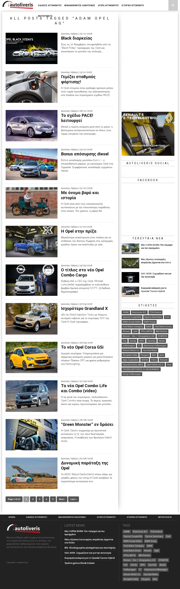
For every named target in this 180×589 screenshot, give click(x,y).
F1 (139, 345)
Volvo (154, 360)
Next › (62, 499)
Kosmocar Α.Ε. (139, 312)
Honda (133, 341)
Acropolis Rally (130, 355)
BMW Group (149, 322)
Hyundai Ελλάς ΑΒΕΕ (133, 364)
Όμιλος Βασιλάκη (153, 317)
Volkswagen (129, 345)
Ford (167, 317)
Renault (164, 360)
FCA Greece (155, 312)
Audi (161, 355)
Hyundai (151, 341)
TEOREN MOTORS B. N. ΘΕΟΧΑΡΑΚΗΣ (141, 369)
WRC (141, 341)
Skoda (162, 341)
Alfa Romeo (161, 331)
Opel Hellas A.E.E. (155, 364)
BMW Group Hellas (132, 322)
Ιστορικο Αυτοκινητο (132, 5)
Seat (169, 364)
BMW (148, 326)
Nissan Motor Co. (131, 350)
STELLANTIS (146, 331)
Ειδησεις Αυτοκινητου (50, 5)
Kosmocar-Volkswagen (155, 345)
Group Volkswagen (132, 374)
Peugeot (145, 355)
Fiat (124, 341)
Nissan (126, 331)
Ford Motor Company (133, 326)
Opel (135, 331)
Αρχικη (11, 517)
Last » (73, 499)
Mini (154, 355)
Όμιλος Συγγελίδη (132, 317)
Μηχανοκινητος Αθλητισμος (79, 5)
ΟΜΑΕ (126, 312)
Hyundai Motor (150, 350)
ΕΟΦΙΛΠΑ (162, 336)
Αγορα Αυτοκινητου (108, 5)
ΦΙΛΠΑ (145, 360)
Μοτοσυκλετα (45, 16)
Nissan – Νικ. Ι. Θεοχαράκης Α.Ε (139, 336)
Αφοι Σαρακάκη (130, 360)
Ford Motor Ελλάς (163, 326)
